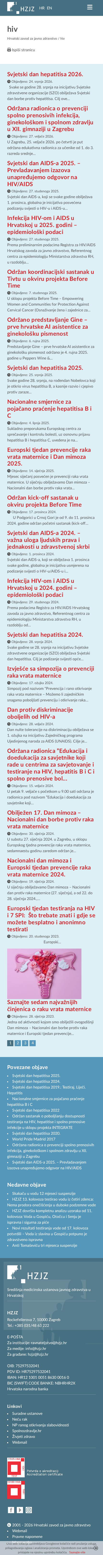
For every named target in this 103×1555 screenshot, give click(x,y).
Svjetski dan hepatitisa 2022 (35, 1110)
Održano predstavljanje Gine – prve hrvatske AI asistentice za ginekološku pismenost (47, 327)
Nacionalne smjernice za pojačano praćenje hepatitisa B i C (49, 409)
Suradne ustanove (27, 1414)
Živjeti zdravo (23, 1437)
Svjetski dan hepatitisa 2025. (45, 368)
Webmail (19, 1531)
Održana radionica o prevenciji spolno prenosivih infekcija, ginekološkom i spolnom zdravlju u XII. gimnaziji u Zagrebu (50, 1150)
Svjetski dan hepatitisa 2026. (45, 74)
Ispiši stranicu (23, 50)
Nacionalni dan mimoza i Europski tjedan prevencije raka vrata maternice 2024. (49, 868)
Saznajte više (77, 1552)
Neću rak (19, 1419)
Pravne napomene (27, 1537)
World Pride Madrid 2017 (33, 1139)
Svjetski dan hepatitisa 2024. (45, 635)
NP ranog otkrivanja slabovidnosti (40, 1425)
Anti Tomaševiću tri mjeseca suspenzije (44, 1245)
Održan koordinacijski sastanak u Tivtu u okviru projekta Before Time (50, 279)
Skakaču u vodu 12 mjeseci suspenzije (43, 1194)
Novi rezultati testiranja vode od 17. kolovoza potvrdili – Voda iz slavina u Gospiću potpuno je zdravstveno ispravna (47, 1234)
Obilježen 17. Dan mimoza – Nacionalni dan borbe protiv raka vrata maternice (50, 820)
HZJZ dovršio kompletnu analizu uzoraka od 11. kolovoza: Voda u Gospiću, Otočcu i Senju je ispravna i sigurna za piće (49, 1216)
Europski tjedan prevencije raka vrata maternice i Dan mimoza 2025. (49, 457)
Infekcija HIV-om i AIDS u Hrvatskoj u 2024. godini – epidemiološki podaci (42, 588)
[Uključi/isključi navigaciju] (90, 7)
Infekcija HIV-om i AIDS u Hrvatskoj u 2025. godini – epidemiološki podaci (42, 225)
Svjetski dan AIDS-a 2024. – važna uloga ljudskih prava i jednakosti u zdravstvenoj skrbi (48, 540)
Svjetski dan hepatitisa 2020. (36, 1133)
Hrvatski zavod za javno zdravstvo (32, 38)
